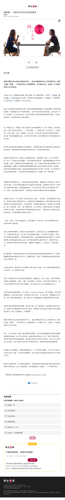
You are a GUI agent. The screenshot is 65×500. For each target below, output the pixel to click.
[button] (26, 468)
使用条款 (26, 466)
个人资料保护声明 (33, 466)
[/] (32, 6)
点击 (24, 463)
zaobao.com (16, 488)
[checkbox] (7, 468)
